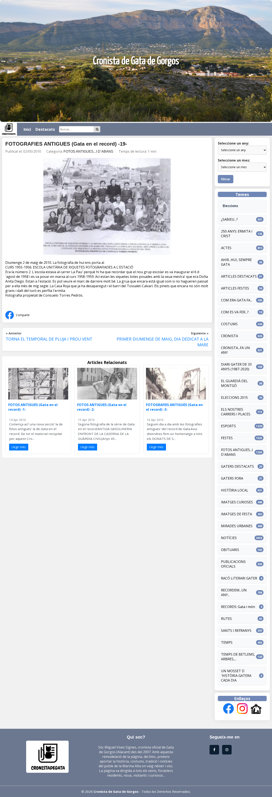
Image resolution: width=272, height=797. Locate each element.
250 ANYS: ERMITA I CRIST (236, 233)
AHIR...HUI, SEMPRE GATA (236, 262)
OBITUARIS (230, 549)
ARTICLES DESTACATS (239, 276)
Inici (27, 129)
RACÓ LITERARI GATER (239, 578)
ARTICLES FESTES (235, 288)
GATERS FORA (232, 478)
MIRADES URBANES (236, 526)
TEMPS (226, 642)
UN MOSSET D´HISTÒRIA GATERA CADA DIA (236, 676)
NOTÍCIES (229, 538)
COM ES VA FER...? (235, 312)
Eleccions (230, 205)
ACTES (226, 248)
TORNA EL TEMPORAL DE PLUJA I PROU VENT (49, 339)
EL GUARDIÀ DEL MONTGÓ (234, 383)
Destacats (45, 129)
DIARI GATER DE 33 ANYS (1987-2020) (236, 366)
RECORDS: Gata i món (238, 606)
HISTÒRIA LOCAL (234, 490)
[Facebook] (228, 709)
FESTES (227, 438)
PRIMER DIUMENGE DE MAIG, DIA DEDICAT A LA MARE (162, 342)
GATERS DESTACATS (237, 466)
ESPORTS (228, 426)
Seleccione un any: (233, 143)
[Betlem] (256, 709)
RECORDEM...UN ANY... (234, 592)
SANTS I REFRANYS (236, 630)
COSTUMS (229, 324)
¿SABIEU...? (229, 219)
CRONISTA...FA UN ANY (235, 350)
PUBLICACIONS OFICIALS (233, 564)
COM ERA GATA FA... (236, 300)
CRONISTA (229, 336)
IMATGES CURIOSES (237, 502)
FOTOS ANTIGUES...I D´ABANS (88, 151)
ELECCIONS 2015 (234, 397)
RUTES (226, 618)
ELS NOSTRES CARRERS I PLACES (235, 411)
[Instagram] (242, 709)
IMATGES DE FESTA (236, 514)
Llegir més (19, 447)
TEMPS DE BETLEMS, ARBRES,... (238, 656)
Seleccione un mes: (234, 160)
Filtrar (225, 179)
